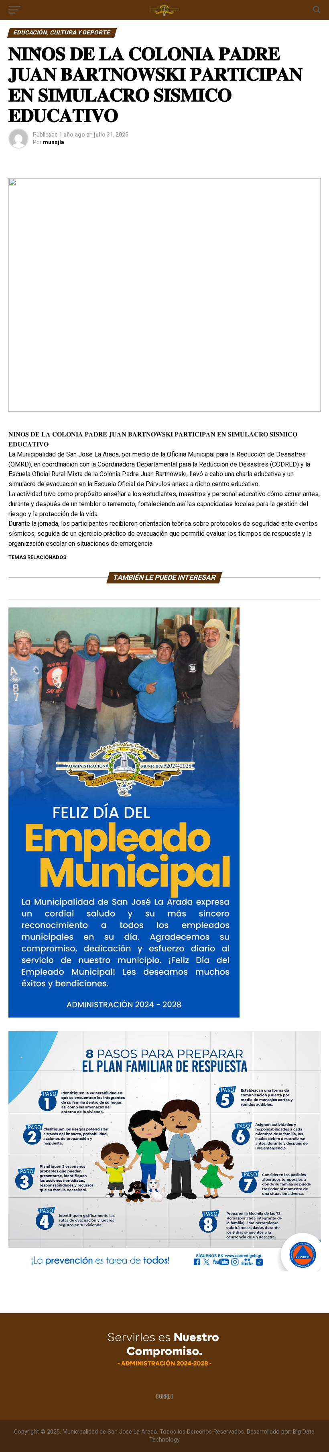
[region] (164, 295)
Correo (164, 1396)
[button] (20, 295)
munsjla (53, 142)
